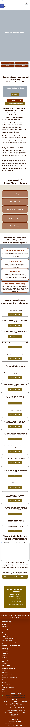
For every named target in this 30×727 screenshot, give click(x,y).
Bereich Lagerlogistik (15, 218)
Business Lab (8, 65)
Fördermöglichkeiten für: (8, 660)
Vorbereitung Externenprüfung (15, 284)
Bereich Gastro (15, 226)
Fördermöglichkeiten (21, 63)
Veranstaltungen (21, 65)
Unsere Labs (5, 648)
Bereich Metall (15, 194)
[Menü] (26, 3)
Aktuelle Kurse (7, 63)
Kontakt (15, 699)
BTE (3, 679)
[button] (2, 6)
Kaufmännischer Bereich (15, 209)
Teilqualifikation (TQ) (15, 261)
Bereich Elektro (15, 202)
